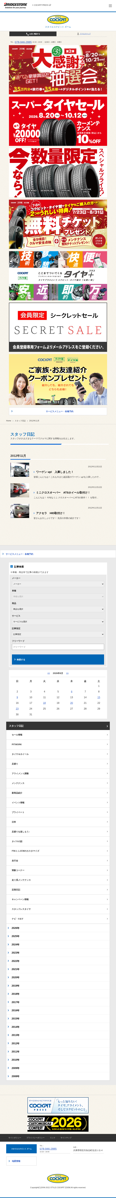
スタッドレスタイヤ (21, 909)
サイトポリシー (14, 1138)
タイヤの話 (17, 841)
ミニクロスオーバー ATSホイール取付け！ (63, 492)
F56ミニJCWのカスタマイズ (25, 851)
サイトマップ (66, 1138)
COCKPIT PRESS (41, 5)
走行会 (15, 860)
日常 (14, 822)
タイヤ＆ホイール (20, 754)
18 (44, 703)
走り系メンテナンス (21, 880)
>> (67, 673)
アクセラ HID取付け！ (50, 513)
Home (8, 421)
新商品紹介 (17, 793)
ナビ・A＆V (17, 919)
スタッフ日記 (20, 421)
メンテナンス (18, 783)
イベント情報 (18, 802)
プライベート (18, 812)
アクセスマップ (85, 34)
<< (48, 673)
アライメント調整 (20, 773)
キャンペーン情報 (20, 899)
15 (98, 697)
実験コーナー (18, 870)
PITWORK (17, 744)
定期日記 (16, 889)
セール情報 (17, 734)
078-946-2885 (23, 42)
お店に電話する (34, 34)
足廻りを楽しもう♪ (21, 831)
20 (71, 703)
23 (17, 708)
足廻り (15, 764)
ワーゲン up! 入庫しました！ (55, 471)
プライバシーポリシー (35, 1138)
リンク (52, 1138)
